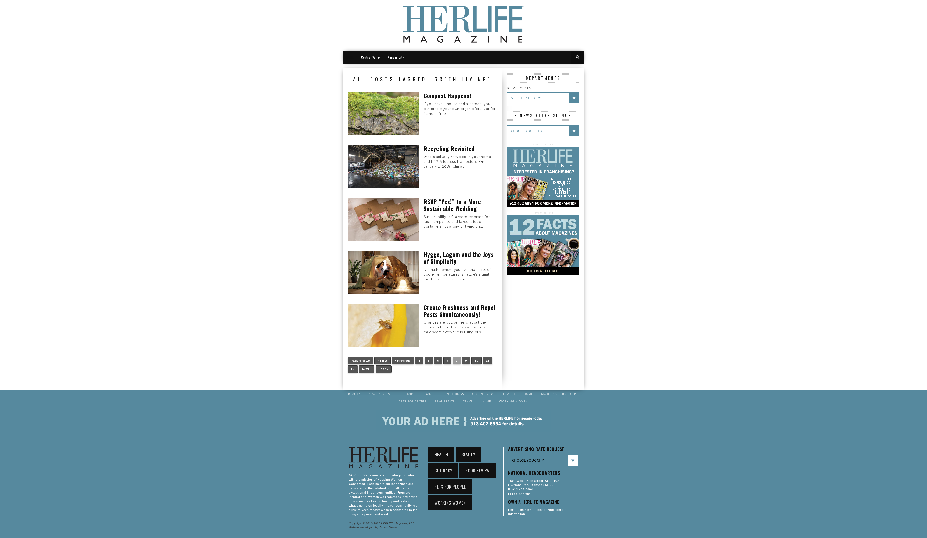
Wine (487, 401)
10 (476, 360)
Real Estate (445, 401)
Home (528, 394)
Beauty (354, 394)
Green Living (483, 394)
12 (353, 369)
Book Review (379, 394)
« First (383, 360)
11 (488, 360)
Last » (383, 369)
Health (509, 394)
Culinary (406, 394)
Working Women (513, 401)
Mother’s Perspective (560, 394)
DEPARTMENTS (519, 87)
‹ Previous (403, 360)
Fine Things (454, 394)
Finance (428, 394)
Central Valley (370, 57)
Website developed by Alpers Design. (374, 527)
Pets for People (413, 401)
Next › (367, 369)
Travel (468, 401)
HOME (350, 57)
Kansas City (396, 57)
